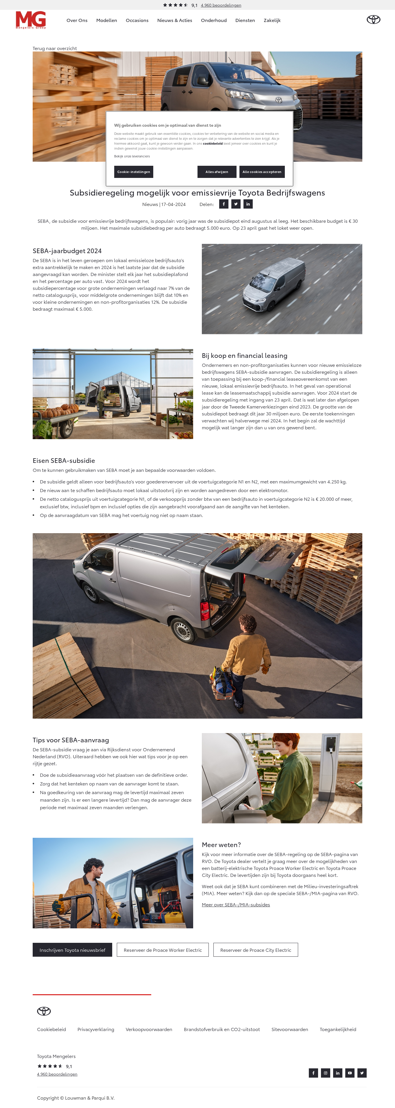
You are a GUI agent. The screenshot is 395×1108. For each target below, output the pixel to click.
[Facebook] (223, 204)
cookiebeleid (213, 143)
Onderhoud (214, 19)
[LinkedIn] (248, 204)
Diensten (245, 19)
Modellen (106, 19)
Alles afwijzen (217, 171)
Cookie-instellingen (133, 171)
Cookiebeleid (51, 1029)
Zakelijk (272, 19)
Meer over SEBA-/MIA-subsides (236, 904)
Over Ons (77, 19)
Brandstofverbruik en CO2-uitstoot (222, 1029)
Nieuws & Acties (174, 19)
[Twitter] (236, 204)
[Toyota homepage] (374, 20)
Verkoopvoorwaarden (149, 1029)
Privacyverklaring (95, 1029)
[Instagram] (325, 1073)
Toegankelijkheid (338, 1029)
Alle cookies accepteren (262, 171)
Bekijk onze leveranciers (132, 156)
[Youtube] (350, 1073)
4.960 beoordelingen (221, 5)
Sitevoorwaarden (290, 1029)
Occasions (137, 19)
